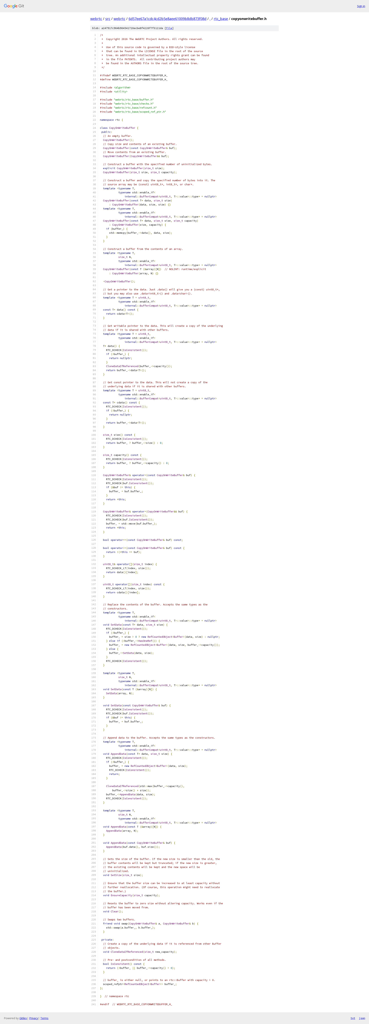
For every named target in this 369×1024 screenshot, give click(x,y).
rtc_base (221, 18)
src (107, 18)
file (169, 28)
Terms (44, 1018)
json (362, 1018)
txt (353, 1018)
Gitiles (23, 1018)
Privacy (33, 1018)
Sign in (361, 6)
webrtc (96, 18)
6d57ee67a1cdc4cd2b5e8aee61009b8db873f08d (167, 18)
